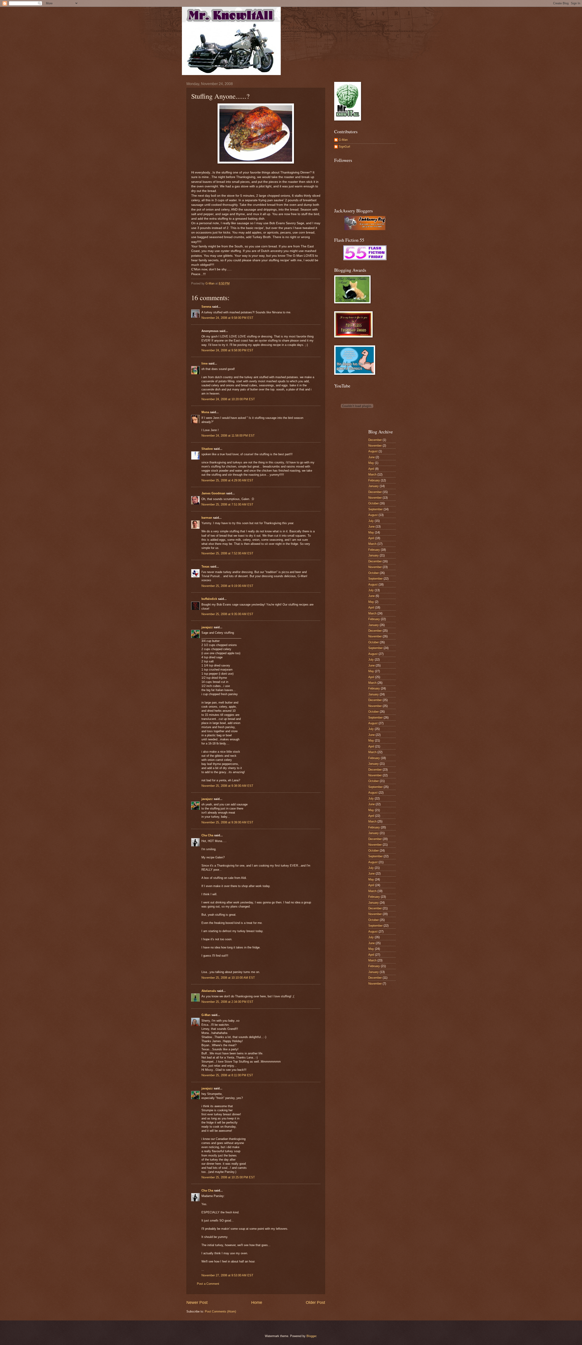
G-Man (206, 1015)
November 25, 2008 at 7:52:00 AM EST (227, 553)
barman (206, 517)
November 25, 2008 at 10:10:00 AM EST (228, 977)
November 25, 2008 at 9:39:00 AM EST (227, 822)
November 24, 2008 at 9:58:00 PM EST (227, 317)
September (375, 509)
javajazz (207, 627)
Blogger (311, 1336)
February (374, 480)
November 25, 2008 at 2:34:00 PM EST (227, 1001)
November (375, 445)
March (372, 474)
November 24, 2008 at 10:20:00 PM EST (228, 399)
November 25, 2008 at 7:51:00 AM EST (227, 504)
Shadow (207, 448)
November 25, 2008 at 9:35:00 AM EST (227, 614)
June (371, 457)
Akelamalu (208, 991)
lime (204, 363)
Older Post (315, 1302)
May (371, 463)
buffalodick (209, 599)
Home (256, 1302)
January (373, 486)
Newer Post (197, 1302)
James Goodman (213, 493)
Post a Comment (208, 1283)
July (371, 521)
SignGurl (344, 146)
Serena (206, 306)
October (373, 503)
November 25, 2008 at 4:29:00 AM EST (227, 480)
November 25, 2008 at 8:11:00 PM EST (227, 1075)
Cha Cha (207, 835)
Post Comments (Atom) (220, 1311)
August (373, 451)
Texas (205, 566)
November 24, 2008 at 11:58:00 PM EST (228, 435)
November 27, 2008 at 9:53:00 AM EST (227, 1275)
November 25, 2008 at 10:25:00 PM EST (228, 1177)
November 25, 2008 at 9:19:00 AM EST (227, 586)
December (375, 440)
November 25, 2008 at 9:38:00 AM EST (227, 785)
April (371, 468)
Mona (205, 412)
